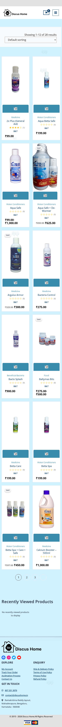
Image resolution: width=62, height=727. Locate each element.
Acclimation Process (11, 675)
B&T (15, 131)
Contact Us (7, 679)
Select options (15, 108)
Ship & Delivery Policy (43, 669)
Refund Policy (39, 679)
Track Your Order (10, 672)
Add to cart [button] (46, 108)
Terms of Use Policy (42, 672)
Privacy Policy (39, 675)
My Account (7, 669)
